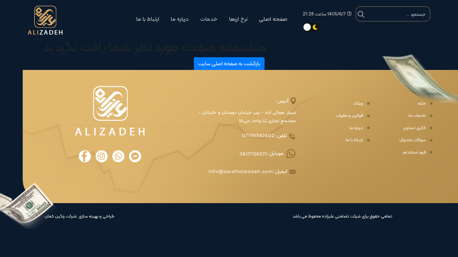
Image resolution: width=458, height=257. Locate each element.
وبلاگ (358, 103)
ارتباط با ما (147, 19)
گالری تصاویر (414, 127)
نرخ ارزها (238, 19)
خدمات (209, 19)
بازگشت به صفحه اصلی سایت (229, 63)
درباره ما (180, 19)
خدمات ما (417, 115)
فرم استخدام (414, 152)
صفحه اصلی (273, 19)
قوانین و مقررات (349, 115)
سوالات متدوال (412, 140)
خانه (422, 103)
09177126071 (253, 154)
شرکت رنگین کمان (60, 216)
